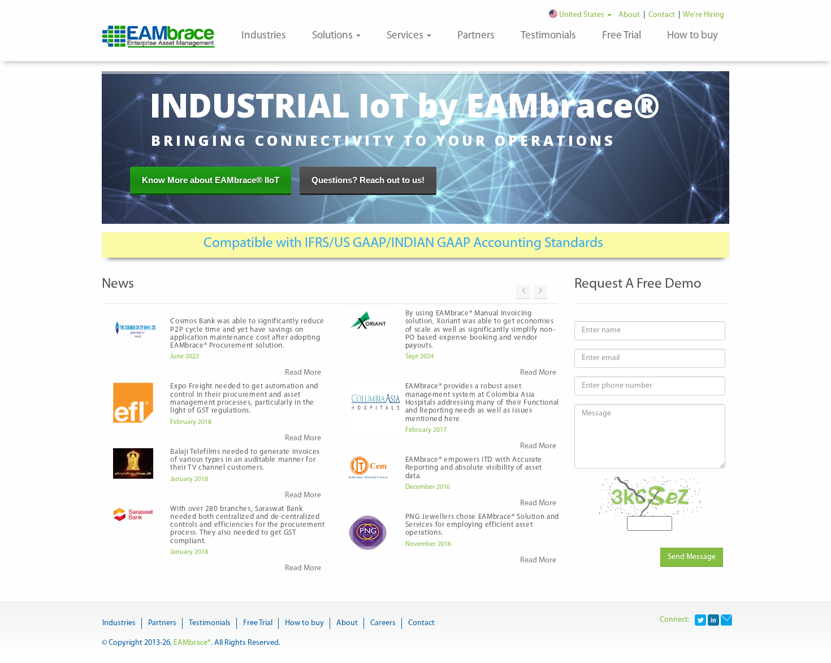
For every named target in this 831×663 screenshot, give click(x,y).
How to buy (692, 36)
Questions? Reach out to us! (368, 180)
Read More (303, 373)
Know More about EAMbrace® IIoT (210, 180)
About (630, 15)
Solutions (333, 36)
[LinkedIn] (713, 620)
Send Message (692, 557)
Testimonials (548, 36)
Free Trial (621, 36)
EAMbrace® (192, 643)
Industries (263, 36)
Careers (383, 623)
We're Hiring (705, 15)
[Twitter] (700, 620)
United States (581, 15)
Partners (476, 36)
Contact (662, 15)
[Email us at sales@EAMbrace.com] (726, 620)
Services (406, 36)
